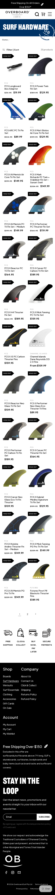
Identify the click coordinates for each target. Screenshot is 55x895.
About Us (26, 676)
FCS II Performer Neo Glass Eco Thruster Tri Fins (38, 406)
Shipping (26, 689)
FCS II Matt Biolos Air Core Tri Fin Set (39, 131)
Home (5, 40)
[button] (37, 14)
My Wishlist (9, 733)
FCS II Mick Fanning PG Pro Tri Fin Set (40, 545)
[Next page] (35, 614)
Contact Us (27, 680)
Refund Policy (28, 698)
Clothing (7, 694)
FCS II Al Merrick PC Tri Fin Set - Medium (14, 225)
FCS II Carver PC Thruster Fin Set (38, 451)
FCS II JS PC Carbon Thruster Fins (14, 357)
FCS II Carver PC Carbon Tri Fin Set (39, 269)
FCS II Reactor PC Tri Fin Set (13, 269)
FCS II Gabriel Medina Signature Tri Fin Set (39, 500)
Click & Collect (29, 685)
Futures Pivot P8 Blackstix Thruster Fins (39, 593)
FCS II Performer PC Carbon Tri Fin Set (13, 453)
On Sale (7, 707)
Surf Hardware (11, 680)
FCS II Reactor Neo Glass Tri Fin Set (14, 404)
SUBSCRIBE (44, 817)
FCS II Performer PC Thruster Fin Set (40, 225)
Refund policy (36, 889)
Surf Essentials (11, 689)
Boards (7, 676)
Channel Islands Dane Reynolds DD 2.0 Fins (40, 359)
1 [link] (19, 614)
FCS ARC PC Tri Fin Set (14, 131)
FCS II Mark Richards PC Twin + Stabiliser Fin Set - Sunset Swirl (40, 178)
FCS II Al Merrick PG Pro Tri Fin (14, 592)
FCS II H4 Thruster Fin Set (13, 313)
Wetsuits (8, 685)
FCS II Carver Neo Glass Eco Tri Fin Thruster (13, 500)
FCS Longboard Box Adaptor (12, 87)
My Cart (7, 729)
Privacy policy (22, 889)
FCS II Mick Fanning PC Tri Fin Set (40, 313)
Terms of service (41, 884)
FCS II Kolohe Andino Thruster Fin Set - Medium (14, 546)
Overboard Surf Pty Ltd (23, 884)
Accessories (9, 698)
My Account (9, 724)
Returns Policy (29, 694)
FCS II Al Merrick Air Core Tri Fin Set (14, 175)
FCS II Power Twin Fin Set (39, 87)
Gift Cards (8, 703)
